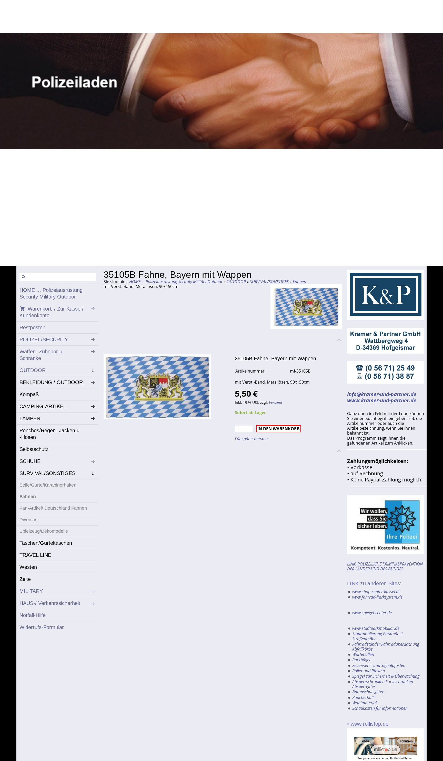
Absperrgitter (363, 686)
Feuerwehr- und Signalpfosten (378, 665)
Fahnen (299, 281)
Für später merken (251, 438)
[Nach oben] (339, 340)
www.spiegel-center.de (372, 612)
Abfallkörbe (362, 649)
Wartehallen (363, 654)
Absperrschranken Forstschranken (382, 681)
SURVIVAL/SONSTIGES (269, 281)
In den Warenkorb (278, 428)
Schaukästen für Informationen (380, 708)
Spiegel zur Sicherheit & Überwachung (385, 676)
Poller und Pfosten (368, 671)
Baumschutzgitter (368, 692)
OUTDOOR (236, 281)
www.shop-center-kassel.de (376, 591)
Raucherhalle (364, 697)
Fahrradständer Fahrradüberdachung (385, 644)
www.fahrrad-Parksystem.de (377, 597)
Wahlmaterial (364, 703)
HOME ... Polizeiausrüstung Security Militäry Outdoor (176, 281)
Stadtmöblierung (367, 633)
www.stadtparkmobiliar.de (375, 628)
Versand (275, 402)
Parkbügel (361, 660)
